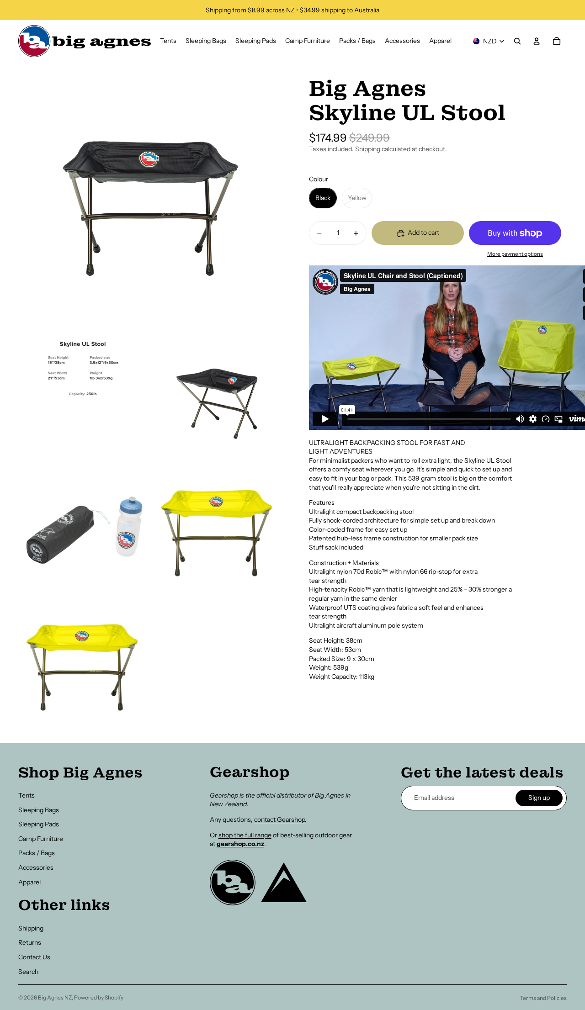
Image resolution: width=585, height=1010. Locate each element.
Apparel (29, 882)
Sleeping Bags (38, 810)
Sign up (539, 797)
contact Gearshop (279, 819)
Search (28, 972)
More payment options (515, 254)
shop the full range (244, 835)
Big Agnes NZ (55, 997)
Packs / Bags (36, 853)
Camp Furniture (40, 839)
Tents (26, 795)
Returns (29, 942)
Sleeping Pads (38, 824)
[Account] (536, 41)
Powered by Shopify (98, 997)
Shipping (30, 928)
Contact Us (34, 957)
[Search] (517, 41)
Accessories (35, 867)
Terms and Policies (543, 997)
